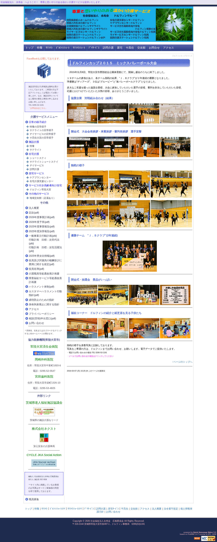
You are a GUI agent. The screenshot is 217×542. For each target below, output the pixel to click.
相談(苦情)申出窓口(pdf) (42, 318)
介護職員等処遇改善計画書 (44, 273)
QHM (214, 534)
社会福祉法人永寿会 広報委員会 (107, 521)
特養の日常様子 (38, 126)
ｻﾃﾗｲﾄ (49, 47)
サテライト (36, 149)
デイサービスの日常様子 (43, 134)
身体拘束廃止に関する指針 (44, 304)
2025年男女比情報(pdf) (42, 255)
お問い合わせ (36, 323)
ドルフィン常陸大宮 (40, 189)
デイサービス (37, 165)
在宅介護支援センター (41, 181)
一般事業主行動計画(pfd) (43, 235)
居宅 (119, 47)
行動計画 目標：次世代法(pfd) (44, 241)
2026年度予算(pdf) (39, 221)
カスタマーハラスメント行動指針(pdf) (45, 293)
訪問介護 (108, 47)
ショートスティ (38, 158)
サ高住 (130, 47)
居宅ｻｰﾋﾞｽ (113, 508)
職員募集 (34, 499)
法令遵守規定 (171, 508)
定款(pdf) (34, 212)
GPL (209, 534)
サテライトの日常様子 (41, 130)
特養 (39, 47)
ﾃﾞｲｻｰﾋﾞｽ (93, 47)
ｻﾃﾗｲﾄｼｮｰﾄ (79, 47)
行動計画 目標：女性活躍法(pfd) (45, 249)
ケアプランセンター (40, 177)
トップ (29, 47)
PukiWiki (191, 534)
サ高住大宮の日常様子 (41, 137)
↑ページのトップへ (182, 361)
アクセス (168, 47)
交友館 (141, 47)
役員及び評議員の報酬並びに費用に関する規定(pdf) (45, 262)
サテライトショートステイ (44, 161)
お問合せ (154, 47)
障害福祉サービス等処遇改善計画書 (45, 280)
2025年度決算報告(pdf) (42, 231)
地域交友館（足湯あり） (43, 198)
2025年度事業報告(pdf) (42, 226)
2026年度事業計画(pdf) (42, 217)
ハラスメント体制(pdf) (41, 286)
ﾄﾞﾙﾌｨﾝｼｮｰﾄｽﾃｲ (57, 508)
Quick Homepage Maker (203, 532)
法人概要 (34, 207)
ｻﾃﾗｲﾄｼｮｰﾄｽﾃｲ (75, 508)
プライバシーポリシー (41, 313)
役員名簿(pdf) (36, 268)
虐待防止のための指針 (41, 299)
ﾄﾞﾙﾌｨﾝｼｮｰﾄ (63, 47)
